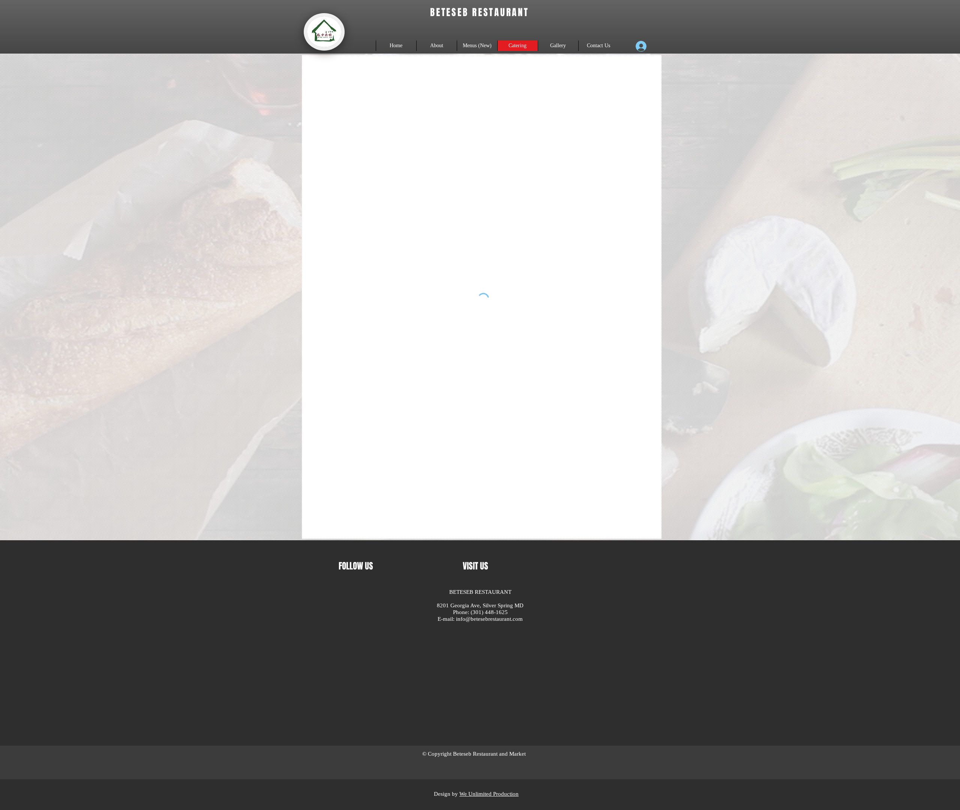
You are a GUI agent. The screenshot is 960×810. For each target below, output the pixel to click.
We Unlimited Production (489, 704)
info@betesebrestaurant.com (489, 619)
